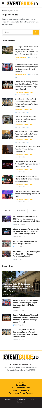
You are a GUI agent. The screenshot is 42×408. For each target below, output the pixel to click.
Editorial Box (21, 385)
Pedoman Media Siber (21, 388)
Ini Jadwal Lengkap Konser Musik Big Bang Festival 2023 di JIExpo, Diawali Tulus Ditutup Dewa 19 (26, 231)
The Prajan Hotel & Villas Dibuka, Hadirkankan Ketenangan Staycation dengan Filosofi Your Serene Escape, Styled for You (19, 287)
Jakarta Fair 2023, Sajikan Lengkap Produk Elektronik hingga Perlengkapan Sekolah (26, 254)
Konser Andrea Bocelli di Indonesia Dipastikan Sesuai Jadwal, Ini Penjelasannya (27, 148)
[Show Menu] (3, 3)
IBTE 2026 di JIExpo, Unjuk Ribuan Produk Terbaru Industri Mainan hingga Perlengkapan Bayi (27, 133)
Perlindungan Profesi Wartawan (21, 393)
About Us (21, 382)
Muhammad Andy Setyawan (24, 92)
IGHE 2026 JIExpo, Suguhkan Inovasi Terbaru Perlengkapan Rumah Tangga (25, 118)
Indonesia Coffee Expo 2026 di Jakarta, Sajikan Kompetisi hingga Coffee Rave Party (27, 178)
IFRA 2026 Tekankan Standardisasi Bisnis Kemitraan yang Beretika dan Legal (27, 193)
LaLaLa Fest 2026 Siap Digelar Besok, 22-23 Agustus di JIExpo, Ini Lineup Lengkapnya (27, 163)
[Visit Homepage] (22, 4)
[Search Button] (36, 32)
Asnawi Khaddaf (21, 57)
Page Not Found (12, 10)
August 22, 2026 (33, 57)
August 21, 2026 (20, 94)
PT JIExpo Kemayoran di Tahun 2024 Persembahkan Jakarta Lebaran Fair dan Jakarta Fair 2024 (26, 219)
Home (4, 10)
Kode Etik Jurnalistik (21, 390)
